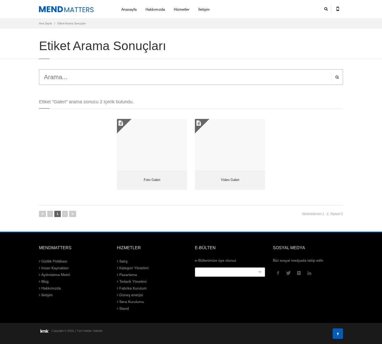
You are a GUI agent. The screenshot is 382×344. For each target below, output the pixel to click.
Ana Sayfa (45, 23)
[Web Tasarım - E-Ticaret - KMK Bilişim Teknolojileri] (45, 330)
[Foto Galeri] (152, 145)
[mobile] (337, 9)
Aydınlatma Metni (55, 275)
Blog (44, 281)
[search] (326, 9)
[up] (338, 333)
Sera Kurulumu (131, 302)
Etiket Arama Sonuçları (71, 23)
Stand (123, 308)
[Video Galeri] (230, 145)
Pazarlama (127, 275)
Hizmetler (181, 9)
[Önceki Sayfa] (50, 214)
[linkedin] (309, 273)
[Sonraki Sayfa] (65, 214)
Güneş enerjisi (130, 295)
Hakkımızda (155, 9)
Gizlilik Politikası (53, 261)
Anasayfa (129, 9)
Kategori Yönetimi (133, 268)
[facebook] (278, 273)
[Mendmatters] (74, 9)
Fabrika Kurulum (132, 288)
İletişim (204, 9)
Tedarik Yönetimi (132, 281)
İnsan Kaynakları (54, 268)
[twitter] (288, 273)
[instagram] (299, 273)
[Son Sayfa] (72, 214)
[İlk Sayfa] (42, 214)
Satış (123, 261)
